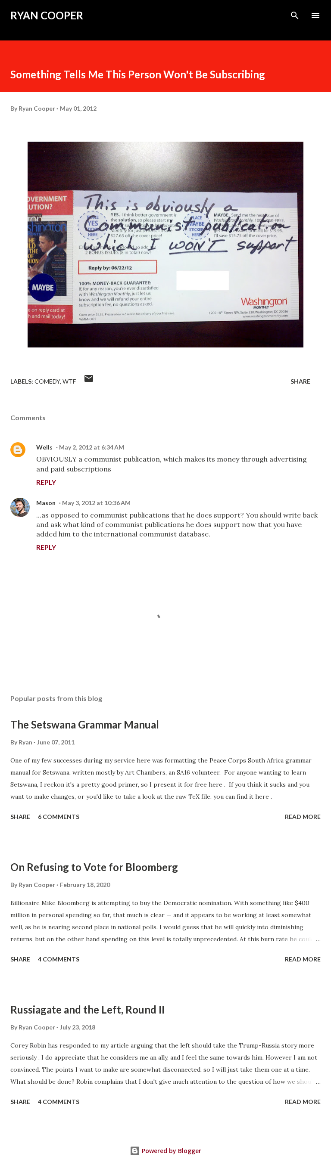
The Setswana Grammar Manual (84, 724)
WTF (69, 381)
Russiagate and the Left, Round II (87, 1009)
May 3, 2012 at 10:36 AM (96, 502)
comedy (47, 381)
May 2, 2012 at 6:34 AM (91, 447)
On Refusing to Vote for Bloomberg (94, 867)
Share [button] (300, 381)
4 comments (58, 959)
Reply (46, 482)
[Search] (295, 15)
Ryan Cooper (46, 15)
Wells (44, 447)
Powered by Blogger (170, 1151)
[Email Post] (89, 381)
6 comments (58, 816)
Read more (303, 816)
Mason (46, 502)
